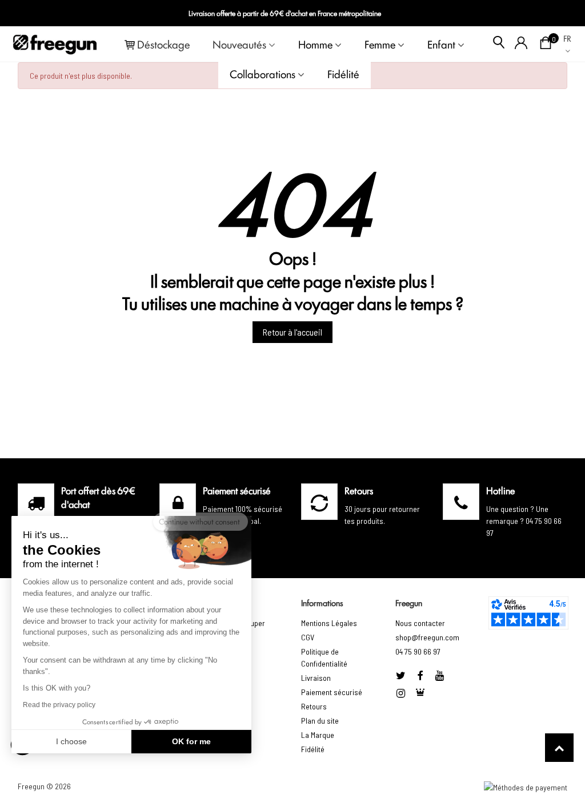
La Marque (317, 735)
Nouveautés (239, 44)
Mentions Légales (329, 623)
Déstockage (163, 44)
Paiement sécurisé (331, 692)
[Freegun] (55, 44)
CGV (307, 637)
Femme (379, 44)
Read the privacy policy (59, 705)
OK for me (191, 741)
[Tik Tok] (420, 693)
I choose (71, 741)
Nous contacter (420, 623)
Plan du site (320, 720)
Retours (314, 706)
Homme (315, 44)
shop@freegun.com (427, 637)
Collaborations (262, 74)
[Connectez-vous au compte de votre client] (521, 44)
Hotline (500, 490)
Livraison (316, 678)
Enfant (441, 44)
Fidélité (343, 74)
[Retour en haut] (559, 747)
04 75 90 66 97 (417, 651)
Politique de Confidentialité (324, 657)
